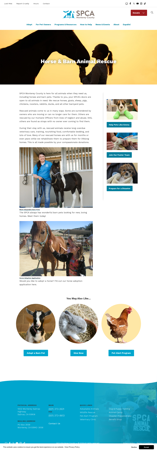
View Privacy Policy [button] (72, 447)
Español (127, 24)
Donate (136, 13)
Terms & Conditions (145, 443)
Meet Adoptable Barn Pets (29, 209)
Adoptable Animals (89, 409)
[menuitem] (139, 13)
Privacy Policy (128, 443)
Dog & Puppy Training (119, 409)
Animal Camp (115, 412)
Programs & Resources (65, 24)
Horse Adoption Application (29, 278)
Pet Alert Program (121, 353)
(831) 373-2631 (56, 409)
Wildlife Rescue (87, 412)
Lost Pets (8, 4)
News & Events (103, 24)
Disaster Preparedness (120, 416)
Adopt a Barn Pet (36, 353)
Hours (36, 4)
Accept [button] (146, 447)
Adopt (29, 24)
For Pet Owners (43, 24)
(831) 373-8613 (57, 415)
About (116, 24)
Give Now (79, 353)
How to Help (86, 24)
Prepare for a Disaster (119, 188)
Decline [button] (134, 447)
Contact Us (54, 423)
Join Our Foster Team (119, 155)
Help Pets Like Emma (119, 125)
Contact (46, 4)
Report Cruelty (22, 4)
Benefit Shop (115, 419)
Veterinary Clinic (88, 419)
